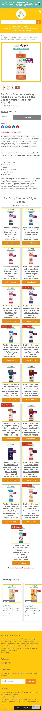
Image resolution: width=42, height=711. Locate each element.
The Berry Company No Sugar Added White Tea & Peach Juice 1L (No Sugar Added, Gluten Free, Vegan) (11, 510)
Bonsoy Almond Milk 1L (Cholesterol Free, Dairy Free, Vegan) (12, 611)
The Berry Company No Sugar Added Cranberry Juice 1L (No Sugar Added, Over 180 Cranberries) (31, 389)
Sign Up (30, 681)
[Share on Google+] (9, 126)
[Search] (38, 22)
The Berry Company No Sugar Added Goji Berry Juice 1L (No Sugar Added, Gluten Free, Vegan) (11, 428)
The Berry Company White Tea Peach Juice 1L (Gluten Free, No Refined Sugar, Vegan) (10, 349)
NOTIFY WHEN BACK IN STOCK (27, 708)
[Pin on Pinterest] (17, 126)
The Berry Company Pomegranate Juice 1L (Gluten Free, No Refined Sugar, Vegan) (11, 310)
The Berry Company (11, 105)
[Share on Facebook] (2, 126)
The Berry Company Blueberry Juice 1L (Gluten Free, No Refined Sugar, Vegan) (31, 232)
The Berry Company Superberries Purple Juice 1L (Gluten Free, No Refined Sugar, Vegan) (31, 310)
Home (3, 35)
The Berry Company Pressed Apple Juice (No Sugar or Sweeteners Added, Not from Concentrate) (21, 551)
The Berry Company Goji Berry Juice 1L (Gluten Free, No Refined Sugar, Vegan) (31, 271)
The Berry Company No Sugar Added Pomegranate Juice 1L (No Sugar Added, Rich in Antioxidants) (31, 428)
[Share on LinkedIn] (13, 126)
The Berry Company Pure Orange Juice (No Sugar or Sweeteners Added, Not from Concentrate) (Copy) (31, 510)
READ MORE (5, 653)
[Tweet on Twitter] (6, 126)
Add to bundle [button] (10, 243)
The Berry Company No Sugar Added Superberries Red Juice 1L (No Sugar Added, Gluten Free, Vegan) (31, 468)
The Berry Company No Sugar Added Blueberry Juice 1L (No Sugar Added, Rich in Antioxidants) (11, 389)
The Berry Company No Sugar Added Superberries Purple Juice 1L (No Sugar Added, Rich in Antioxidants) (11, 468)
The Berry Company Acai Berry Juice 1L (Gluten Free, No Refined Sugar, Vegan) (11, 232)
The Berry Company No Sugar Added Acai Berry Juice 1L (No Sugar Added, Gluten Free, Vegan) (31, 349)
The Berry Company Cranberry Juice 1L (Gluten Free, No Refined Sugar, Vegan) (11, 271)
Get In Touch (6, 692)
